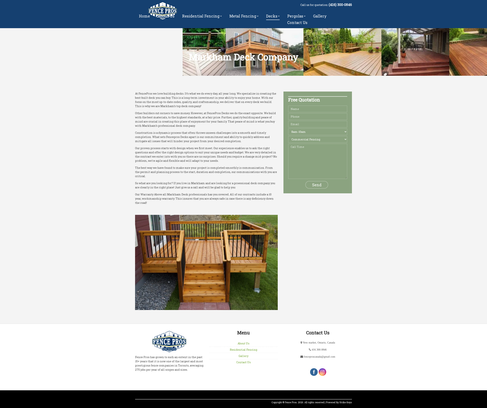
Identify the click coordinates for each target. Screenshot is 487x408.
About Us (166, 16)
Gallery (320, 16)
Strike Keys (345, 402)
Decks (271, 16)
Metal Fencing (242, 16)
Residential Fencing (201, 16)
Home (144, 16)
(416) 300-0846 (340, 4)
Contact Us (297, 22)
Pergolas (295, 16)
